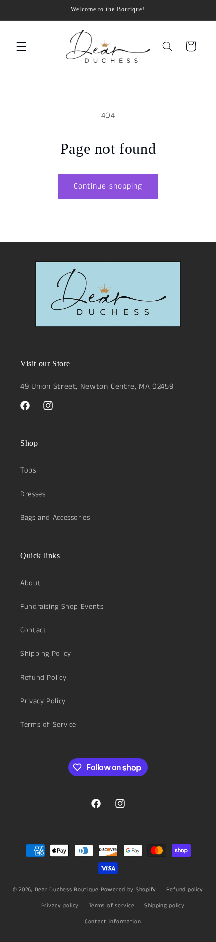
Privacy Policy (43, 701)
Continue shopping (108, 186)
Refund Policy (43, 678)
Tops (28, 470)
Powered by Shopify (128, 890)
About (30, 583)
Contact (33, 630)
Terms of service (112, 906)
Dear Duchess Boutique (67, 890)
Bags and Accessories (55, 518)
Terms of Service (48, 725)
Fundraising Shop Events (62, 607)
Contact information (113, 922)
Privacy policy (60, 906)
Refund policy (185, 890)
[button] (21, 46)
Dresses (32, 494)
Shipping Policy (45, 654)
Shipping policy (164, 906)
